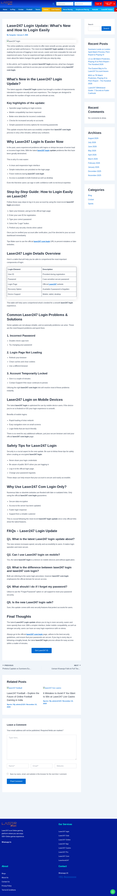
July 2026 (92, 142)
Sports (9, 704)
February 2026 (94, 163)
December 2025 (94, 171)
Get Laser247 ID (41, 650)
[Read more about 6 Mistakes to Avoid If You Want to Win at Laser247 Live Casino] (52, 688)
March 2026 (93, 159)
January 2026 (93, 167)
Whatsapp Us (6, 842)
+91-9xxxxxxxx (67, 877)
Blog (90, 195)
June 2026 (92, 147)
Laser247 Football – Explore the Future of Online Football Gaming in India (23, 696)
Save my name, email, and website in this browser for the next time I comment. (38, 774)
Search (90, 24)
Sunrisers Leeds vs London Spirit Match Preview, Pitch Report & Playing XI (99, 52)
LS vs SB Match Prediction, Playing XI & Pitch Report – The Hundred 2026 (99, 61)
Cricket (91, 200)
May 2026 (92, 151)
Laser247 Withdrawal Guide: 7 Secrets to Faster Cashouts (98, 90)
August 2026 (93, 138)
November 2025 (94, 175)
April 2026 (92, 155)
